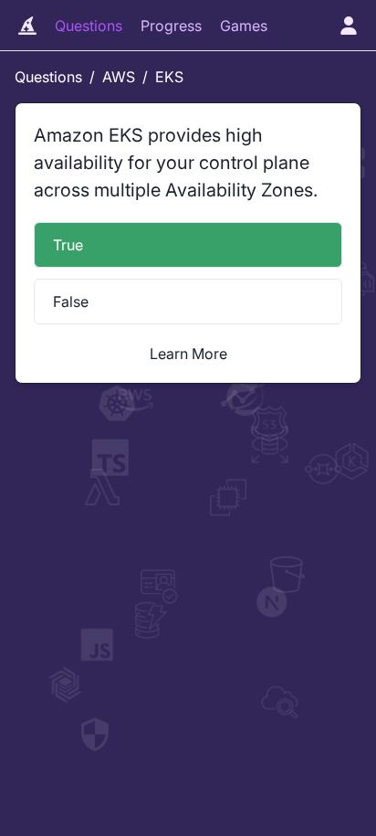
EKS (169, 77)
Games (243, 25)
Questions (88, 25)
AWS (118, 77)
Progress (171, 25)
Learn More (188, 353)
